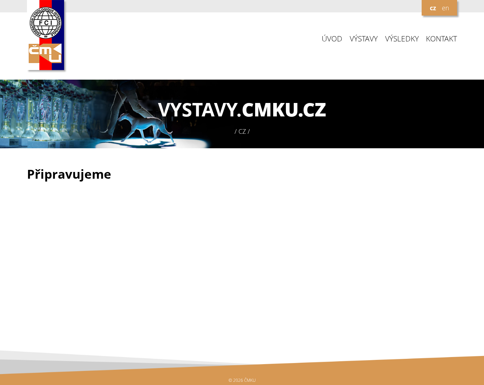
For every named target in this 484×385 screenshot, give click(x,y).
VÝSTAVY (364, 39)
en (445, 8)
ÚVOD (332, 39)
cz (433, 8)
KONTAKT (441, 39)
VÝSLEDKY (402, 39)
